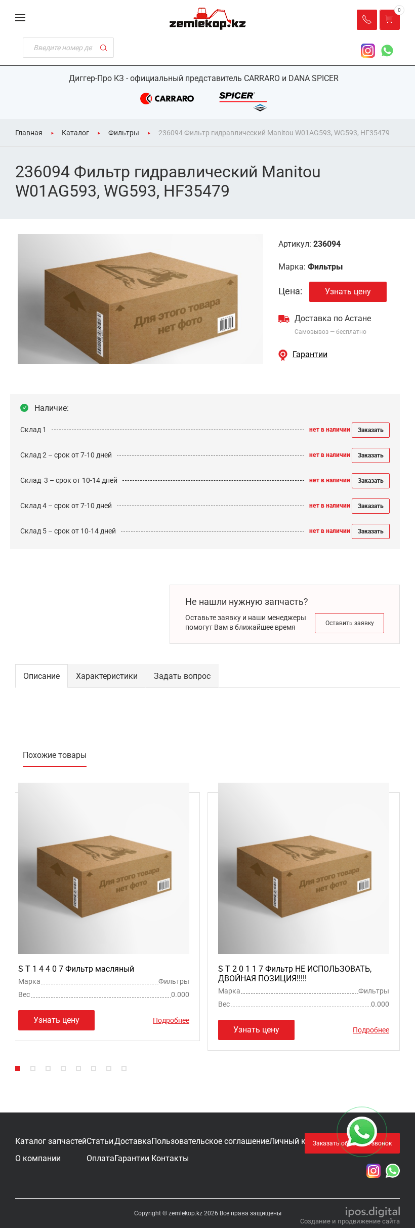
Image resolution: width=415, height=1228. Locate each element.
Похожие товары (55, 755)
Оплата (100, 1158)
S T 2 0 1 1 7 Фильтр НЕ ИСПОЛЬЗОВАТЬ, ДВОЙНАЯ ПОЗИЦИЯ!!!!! (294, 973)
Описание (41, 676)
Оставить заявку (349, 623)
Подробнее (171, 1020)
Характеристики (107, 676)
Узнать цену (348, 291)
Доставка (132, 1141)
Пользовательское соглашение (210, 1141)
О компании (38, 1158)
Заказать (371, 430)
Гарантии (310, 354)
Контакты (170, 1158)
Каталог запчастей (51, 1141)
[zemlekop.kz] (208, 19)
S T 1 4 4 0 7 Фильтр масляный (76, 969)
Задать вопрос (182, 676)
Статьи (100, 1141)
